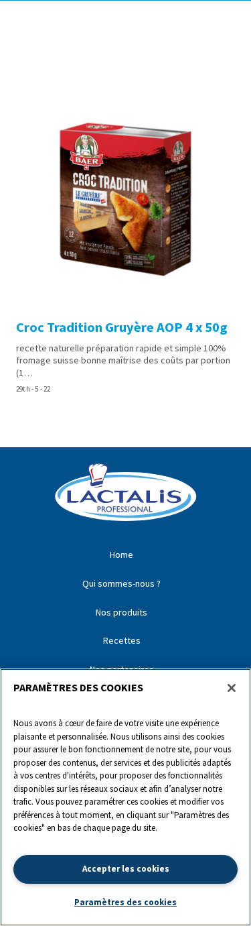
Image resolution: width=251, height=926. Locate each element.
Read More (125, 244)
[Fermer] (231, 688)
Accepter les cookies (125, 868)
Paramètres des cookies (125, 902)
